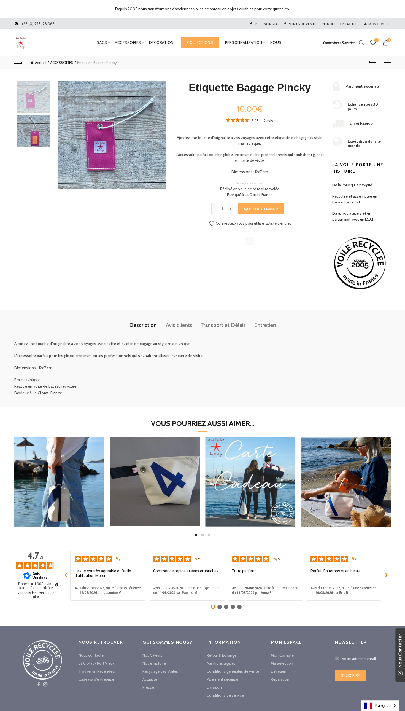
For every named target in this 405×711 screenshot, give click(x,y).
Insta (273, 24)
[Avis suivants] (386, 575)
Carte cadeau (250, 475)
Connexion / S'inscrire (339, 43)
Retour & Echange (221, 655)
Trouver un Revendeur (97, 671)
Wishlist (376, 40)
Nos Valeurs (152, 655)
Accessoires (128, 42)
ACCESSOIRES (61, 62)
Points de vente (302, 24)
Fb (256, 24)
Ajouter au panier (261, 209)
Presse (148, 687)
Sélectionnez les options (250, 501)
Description (143, 325)
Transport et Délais (223, 325)
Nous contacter (342, 24)
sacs (102, 42)
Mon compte (379, 24)
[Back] (18, 62)
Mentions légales (221, 663)
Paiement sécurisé (222, 679)
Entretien (265, 325)
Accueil (40, 62)
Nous (276, 42)
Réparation (280, 679)
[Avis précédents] (66, 575)
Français (381, 705)
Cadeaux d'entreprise (96, 679)
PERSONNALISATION (243, 42)
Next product (386, 62)
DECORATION (161, 42)
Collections (200, 42)
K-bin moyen (345, 475)
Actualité (149, 679)
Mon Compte (282, 655)
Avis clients (179, 325)
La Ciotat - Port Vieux (97, 663)
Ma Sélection (282, 663)
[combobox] (380, 705)
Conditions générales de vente (233, 671)
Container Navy (59, 475)
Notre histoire (154, 663)
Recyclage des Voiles (160, 671)
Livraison (214, 687)
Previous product (373, 62)
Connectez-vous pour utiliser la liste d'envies (253, 223)
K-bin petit (154, 475)
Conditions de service (225, 695)
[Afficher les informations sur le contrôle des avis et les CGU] (57, 585)
